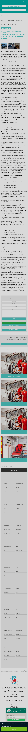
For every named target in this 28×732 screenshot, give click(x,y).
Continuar (14, 729)
